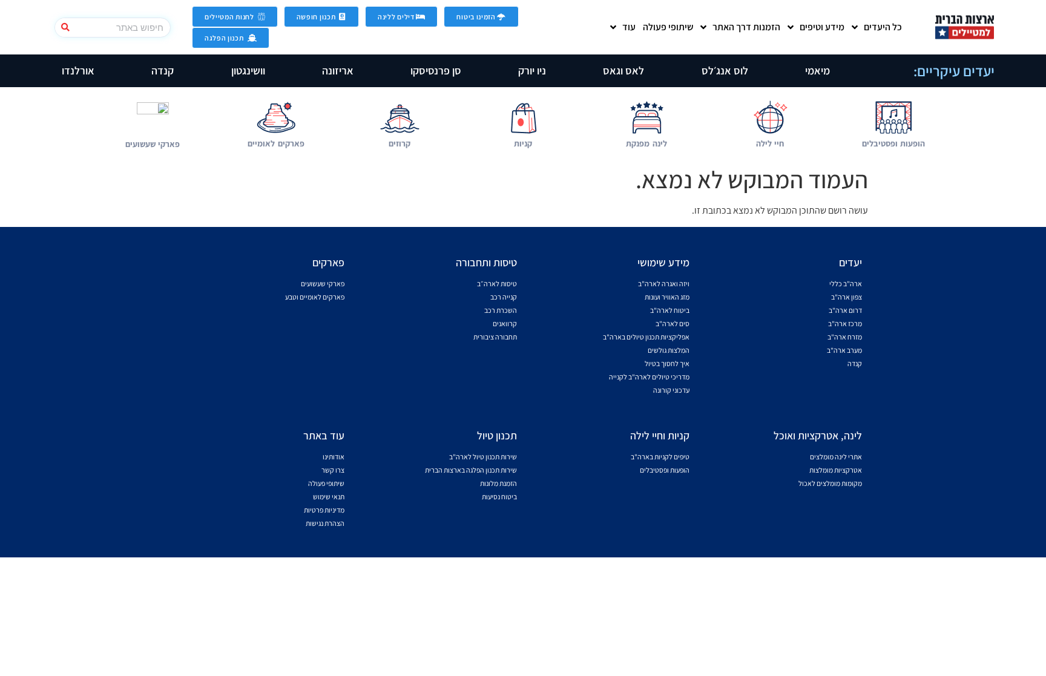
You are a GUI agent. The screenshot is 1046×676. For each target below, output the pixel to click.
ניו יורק (532, 71)
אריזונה (338, 71)
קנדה (162, 71)
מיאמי (817, 71)
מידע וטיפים (822, 27)
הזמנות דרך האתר (746, 27)
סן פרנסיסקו (435, 71)
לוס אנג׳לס (725, 71)
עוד (629, 27)
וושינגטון (248, 71)
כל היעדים (883, 27)
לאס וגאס (623, 71)
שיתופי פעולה (668, 27)
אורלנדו (78, 71)
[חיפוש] (65, 27)
